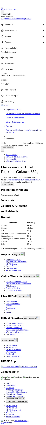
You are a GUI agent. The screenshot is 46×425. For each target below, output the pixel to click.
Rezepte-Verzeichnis (14, 328)
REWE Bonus (11, 264)
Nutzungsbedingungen (14, 390)
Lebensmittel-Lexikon (14, 325)
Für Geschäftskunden (14, 290)
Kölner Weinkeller (13, 356)
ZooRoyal (10, 354)
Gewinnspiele (11, 268)
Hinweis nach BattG (14, 394)
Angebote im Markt (13, 260)
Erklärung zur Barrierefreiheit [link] (17, 401)
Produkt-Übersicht (13, 288)
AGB (8, 383)
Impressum (10, 388)
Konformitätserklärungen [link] (15, 399)
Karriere (9, 306)
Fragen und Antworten (14, 323)
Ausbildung (10, 308)
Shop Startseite (11, 155)
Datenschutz (10, 385)
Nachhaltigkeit (11, 301)
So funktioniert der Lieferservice (18, 284)
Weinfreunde (11, 352)
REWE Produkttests (13, 270)
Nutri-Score (10, 334)
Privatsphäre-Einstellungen (16, 392)
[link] (25, 111)
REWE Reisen (11, 345)
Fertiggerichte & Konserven (16, 157)
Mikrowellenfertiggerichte (16, 161)
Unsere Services (12, 266)
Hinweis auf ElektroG (14, 396)
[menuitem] (23, 25)
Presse (8, 310)
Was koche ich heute (14, 332)
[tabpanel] (23, 233)
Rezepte (24, 129)
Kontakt (9, 312)
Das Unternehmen (13, 304)
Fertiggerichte (11, 159)
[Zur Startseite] (9, 5)
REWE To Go (11, 347)
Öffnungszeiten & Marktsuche (17, 330)
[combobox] (12, 143)
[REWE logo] (5, 105)
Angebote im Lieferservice (16, 262)
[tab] (23, 200)
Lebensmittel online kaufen (16, 282)
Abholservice (11, 286)
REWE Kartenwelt (13, 350)
